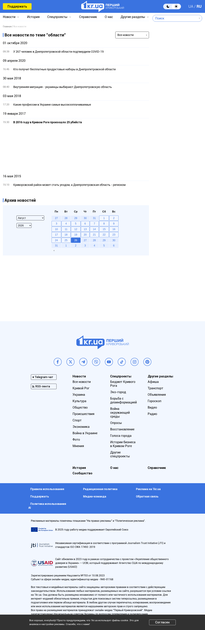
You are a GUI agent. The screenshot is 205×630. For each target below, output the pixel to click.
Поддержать (17, 6)
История (33, 17)
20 (85, 234)
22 (104, 234)
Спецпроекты (57, 17)
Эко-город (118, 392)
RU (199, 6)
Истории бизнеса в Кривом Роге (122, 444)
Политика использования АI (47, 505)
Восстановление (122, 429)
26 (75, 240)
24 (56, 240)
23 (113, 234)
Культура (79, 401)
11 (66, 229)
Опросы (116, 423)
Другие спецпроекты (120, 454)
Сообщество (82, 473)
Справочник (88, 17)
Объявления (157, 395)
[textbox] (175, 18)
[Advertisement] (76, 149)
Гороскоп (154, 401)
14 (94, 229)
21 (94, 234)
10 (56, 229)
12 (75, 229)
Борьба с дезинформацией (123, 400)
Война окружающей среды (120, 412)
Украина (79, 395)
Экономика (81, 427)
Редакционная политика (100, 489)
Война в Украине (85, 433)
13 (85, 229)
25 (66, 240)
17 (56, 234)
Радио (152, 414)
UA (190, 6)
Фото (76, 439)
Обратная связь (147, 496)
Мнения (78, 446)
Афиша (153, 382)
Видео (152, 407)
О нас (109, 17)
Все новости (82, 382)
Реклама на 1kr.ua (148, 489)
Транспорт (155, 388)
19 (75, 234)
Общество (80, 407)
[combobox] (175, 18)
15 (104, 229)
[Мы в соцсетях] (58, 362)
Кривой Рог (81, 388)
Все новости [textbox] (125, 35)
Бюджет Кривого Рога (122, 384)
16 (113, 229)
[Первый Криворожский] (102, 6)
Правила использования (47, 489)
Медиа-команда (94, 496)
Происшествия (83, 414)
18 (66, 234)
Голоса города (120, 436)
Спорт (77, 420)
